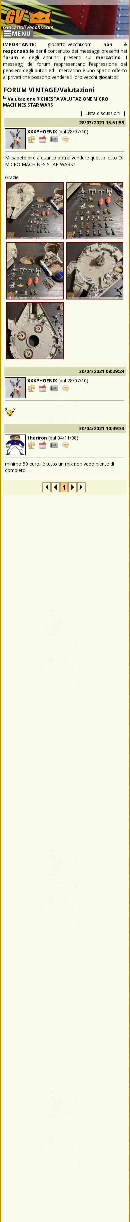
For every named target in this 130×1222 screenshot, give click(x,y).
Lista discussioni (102, 113)
